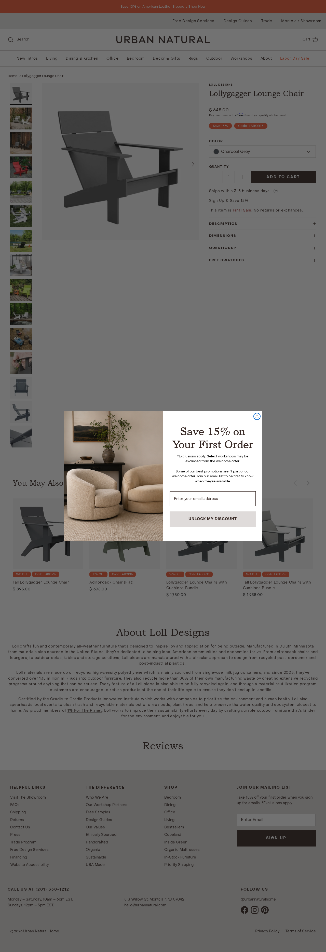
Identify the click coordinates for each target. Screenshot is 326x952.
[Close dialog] (257, 416)
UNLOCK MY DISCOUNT (212, 519)
